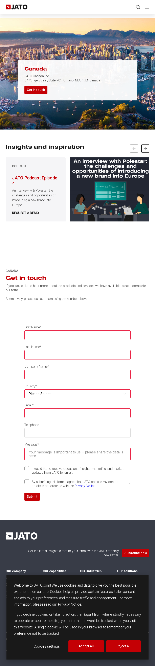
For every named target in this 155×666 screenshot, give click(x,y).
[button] (145, 148)
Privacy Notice (69, 604)
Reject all (124, 646)
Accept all (86, 646)
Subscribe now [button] (136, 553)
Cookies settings (47, 646)
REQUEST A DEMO (25, 213)
